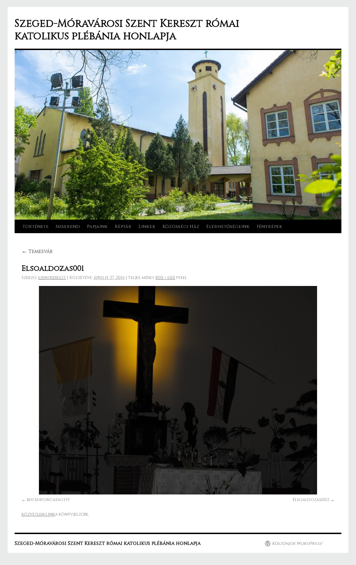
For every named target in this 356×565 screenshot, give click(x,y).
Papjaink (97, 226)
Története (35, 226)
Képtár (123, 226)
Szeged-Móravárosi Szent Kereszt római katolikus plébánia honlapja (127, 30)
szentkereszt (52, 277)
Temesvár (37, 251)
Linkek (146, 226)
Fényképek (269, 226)
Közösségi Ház (180, 226)
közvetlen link (38, 514)
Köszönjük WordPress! (297, 543)
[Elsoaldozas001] (178, 390)
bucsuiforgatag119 (48, 499)
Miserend (68, 226)
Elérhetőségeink (228, 226)
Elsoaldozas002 (310, 499)
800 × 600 (165, 277)
